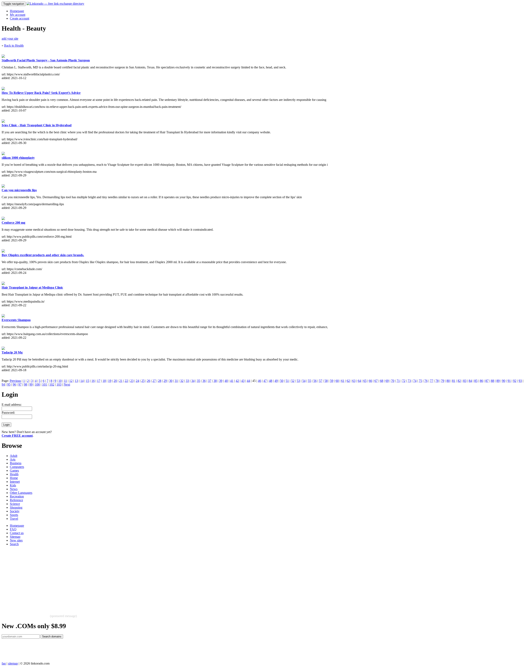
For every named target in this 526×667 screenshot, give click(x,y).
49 (276, 380)
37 (209, 380)
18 (104, 380)
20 (115, 380)
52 (292, 380)
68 (381, 380)
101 (44, 384)
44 (248, 380)
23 (132, 380)
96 (14, 384)
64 (359, 380)
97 (20, 384)
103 (59, 384)
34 (193, 380)
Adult (13, 455)
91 (509, 380)
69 (387, 380)
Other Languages (21, 492)
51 (287, 380)
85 (476, 380)
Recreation (17, 496)
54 (304, 380)
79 (442, 380)
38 (215, 380)
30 (170, 380)
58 (326, 380)
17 (98, 380)
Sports (14, 515)
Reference (16, 500)
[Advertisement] (125, 578)
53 (298, 380)
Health (14, 474)
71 (398, 380)
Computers (17, 467)
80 (448, 380)
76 (426, 380)
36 (204, 380)
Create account (19, 18)
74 (414, 380)
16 (93, 380)
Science (15, 504)
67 (376, 380)
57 (320, 380)
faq (4, 663)
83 (464, 380)
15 (87, 380)
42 (237, 380)
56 (315, 380)
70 (392, 380)
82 (459, 380)
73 (409, 380)
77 (431, 380)
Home (14, 478)
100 (37, 384)
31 (176, 380)
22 (126, 380)
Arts (12, 459)
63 (353, 380)
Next (67, 384)
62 (348, 380)
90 (503, 380)
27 (154, 380)
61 (342, 380)
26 (148, 380)
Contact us (17, 533)
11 (65, 380)
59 (331, 380)
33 (187, 380)
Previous (15, 380)
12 (71, 380)
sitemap (13, 663)
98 (25, 384)
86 (481, 380)
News (13, 489)
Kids (13, 485)
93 (520, 380)
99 (31, 384)
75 (420, 380)
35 (198, 380)
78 (437, 380)
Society (15, 511)
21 (120, 380)
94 (3, 384)
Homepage (17, 11)
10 (60, 380)
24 (137, 380)
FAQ (13, 529)
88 (492, 380)
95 (8, 384)
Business (15, 463)
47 (265, 380)
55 (309, 380)
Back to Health (14, 45)
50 (281, 380)
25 (143, 380)
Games (14, 470)
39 (220, 380)
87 (487, 380)
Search (14, 544)
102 (51, 384)
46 (259, 380)
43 (243, 380)
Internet (15, 481)
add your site (10, 38)
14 (82, 380)
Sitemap (15, 536)
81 (453, 380)
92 (514, 380)
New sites (16, 540)
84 (470, 380)
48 (270, 380)
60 (337, 380)
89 (498, 380)
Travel (14, 518)
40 (226, 380)
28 (159, 380)
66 (370, 380)
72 (403, 380)
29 (165, 380)
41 (231, 380)
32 (181, 380)
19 (109, 380)
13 (76, 380)
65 (365, 380)
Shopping (16, 507)
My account (17, 14)
